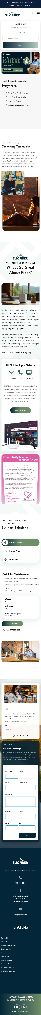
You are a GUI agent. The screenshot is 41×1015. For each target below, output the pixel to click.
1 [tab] (14, 736)
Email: (7, 783)
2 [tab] (17, 736)
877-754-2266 (20, 883)
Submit (27, 835)
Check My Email (6, 942)
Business (26, 33)
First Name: (23, 783)
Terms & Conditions (20, 1011)
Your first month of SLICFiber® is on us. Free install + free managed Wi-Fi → (21, 4)
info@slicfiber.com (20, 914)
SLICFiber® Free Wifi (7, 968)
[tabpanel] (20, 94)
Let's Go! (20, 45)
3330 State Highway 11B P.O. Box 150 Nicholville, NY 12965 (20, 899)
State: (7, 823)
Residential (17, 33)
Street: (8, 812)
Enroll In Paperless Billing (8, 945)
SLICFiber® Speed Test (8, 971)
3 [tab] (20, 736)
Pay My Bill (4, 938)
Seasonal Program (6, 953)
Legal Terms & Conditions (8, 964)
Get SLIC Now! (20, 410)
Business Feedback (6, 960)
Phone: (21, 771)
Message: (9, 794)
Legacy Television (6, 949)
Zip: (20, 823)
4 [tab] (24, 736)
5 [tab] (27, 736)
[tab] (20, 542)
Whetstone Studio (25, 1000)
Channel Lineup (5, 956)
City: (21, 812)
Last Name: (9, 771)
